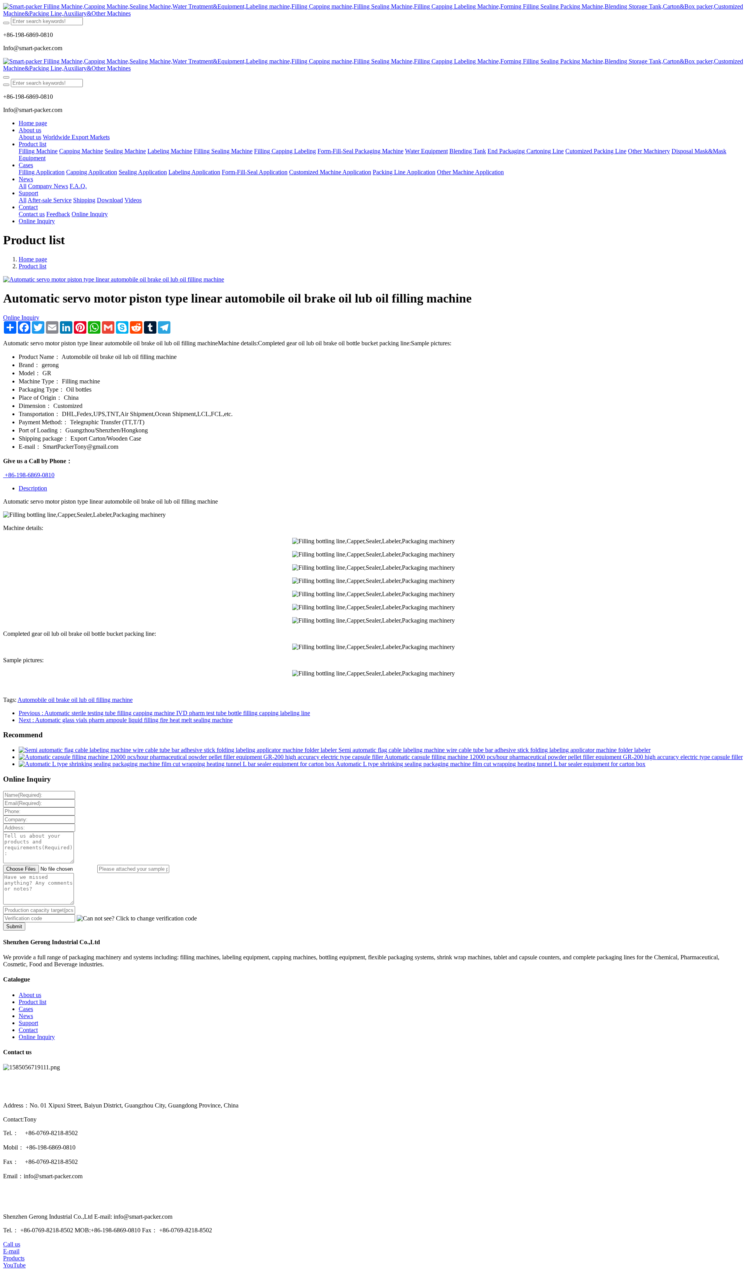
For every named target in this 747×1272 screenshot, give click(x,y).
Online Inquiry (21, 317)
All (22, 186)
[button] (137, 918)
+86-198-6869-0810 (28, 475)
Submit (14, 926)
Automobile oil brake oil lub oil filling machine (75, 699)
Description (33, 488)
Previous (164, 713)
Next (126, 720)
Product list (32, 266)
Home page (33, 123)
